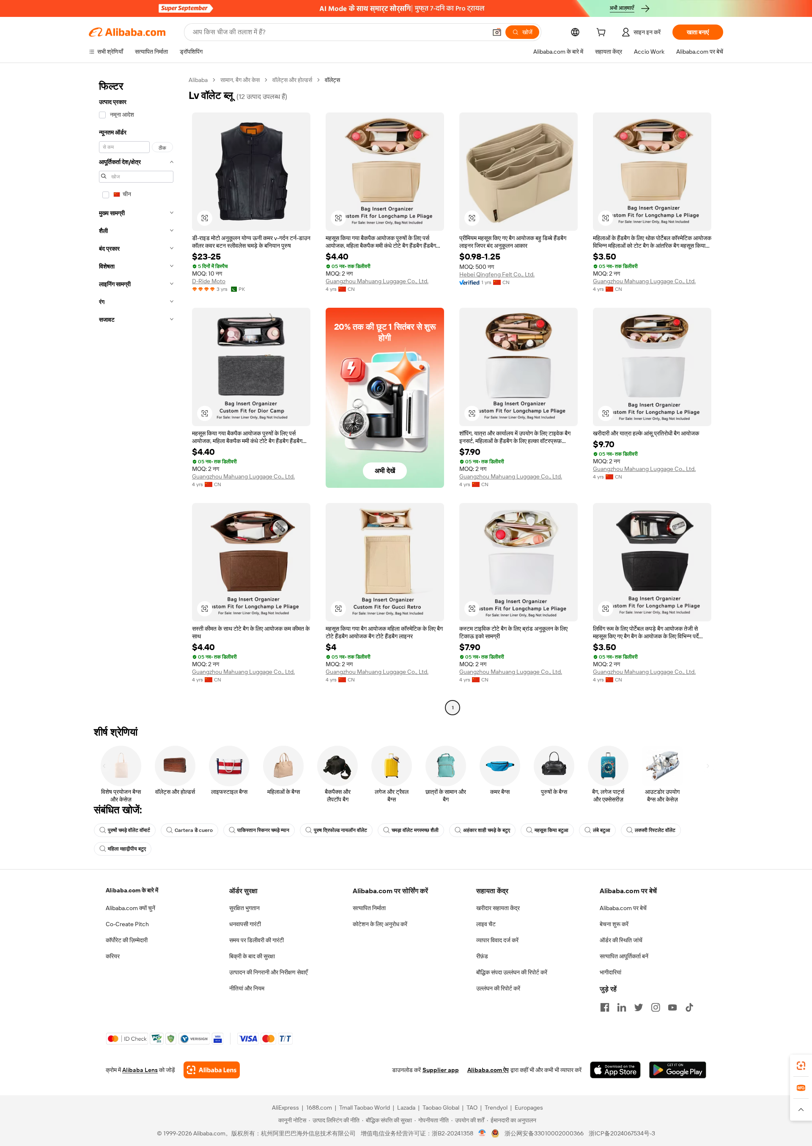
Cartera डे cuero (194, 830)
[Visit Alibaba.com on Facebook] (605, 1007)
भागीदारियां (610, 972)
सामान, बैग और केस (240, 80)
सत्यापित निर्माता (369, 908)
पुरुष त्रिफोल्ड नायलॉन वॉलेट (340, 830)
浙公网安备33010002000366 (544, 1133)
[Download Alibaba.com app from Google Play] (677, 1069)
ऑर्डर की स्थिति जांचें (621, 940)
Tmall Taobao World (364, 1107)
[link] (801, 1066)
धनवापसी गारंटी (245, 924)
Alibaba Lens (140, 1070)
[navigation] (136, 395)
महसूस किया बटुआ (551, 830)
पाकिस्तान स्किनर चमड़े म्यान (263, 830)
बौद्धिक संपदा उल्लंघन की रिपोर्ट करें (511, 972)
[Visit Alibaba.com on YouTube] (672, 1007)
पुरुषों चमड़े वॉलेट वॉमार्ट (129, 830)
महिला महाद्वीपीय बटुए (127, 849)
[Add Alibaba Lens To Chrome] (212, 1069)
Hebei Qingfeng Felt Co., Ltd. (497, 274)
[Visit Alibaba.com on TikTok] (689, 1007)
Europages (529, 1107)
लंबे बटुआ (601, 830)
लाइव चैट (486, 924)
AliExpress (285, 1107)
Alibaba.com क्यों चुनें (130, 908)
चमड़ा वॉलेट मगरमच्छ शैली (415, 830)
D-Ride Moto (208, 281)
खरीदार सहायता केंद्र (498, 908)
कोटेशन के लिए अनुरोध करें (380, 924)
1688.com (319, 1107)
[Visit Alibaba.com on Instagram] (655, 1007)
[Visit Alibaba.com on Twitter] (639, 1007)
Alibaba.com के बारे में (132, 890)
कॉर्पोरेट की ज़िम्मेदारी (127, 940)
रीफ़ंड (482, 956)
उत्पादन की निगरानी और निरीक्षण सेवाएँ (268, 972)
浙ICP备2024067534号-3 (622, 1133)
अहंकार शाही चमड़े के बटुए (486, 830)
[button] (497, 32)
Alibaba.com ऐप (488, 1070)
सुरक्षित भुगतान (244, 908)
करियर (113, 956)
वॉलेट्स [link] (332, 80)
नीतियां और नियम (246, 988)
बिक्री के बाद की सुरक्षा (252, 956)
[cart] (602, 33)
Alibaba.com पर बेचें (623, 908)
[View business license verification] (482, 1133)
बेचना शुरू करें (614, 924)
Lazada (406, 1107)
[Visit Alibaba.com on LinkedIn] (622, 1007)
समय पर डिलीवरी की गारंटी (256, 940)
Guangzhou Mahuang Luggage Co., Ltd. (377, 281)
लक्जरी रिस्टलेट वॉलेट (655, 830)
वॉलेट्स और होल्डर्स (292, 80)
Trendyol (496, 1107)
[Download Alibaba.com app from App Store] (615, 1069)
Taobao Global (440, 1107)
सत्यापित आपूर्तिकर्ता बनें (624, 956)
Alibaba (198, 80)
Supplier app (440, 1070)
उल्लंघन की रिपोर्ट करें (498, 988)
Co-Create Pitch (127, 924)
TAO (471, 1107)
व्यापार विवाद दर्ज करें (497, 940)
